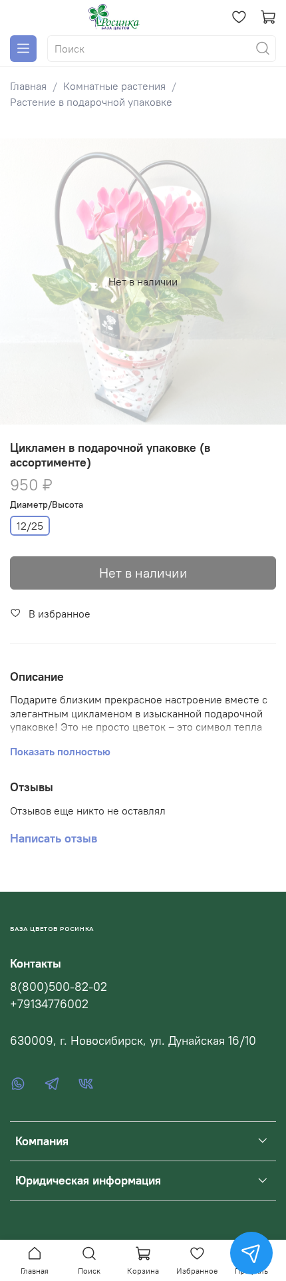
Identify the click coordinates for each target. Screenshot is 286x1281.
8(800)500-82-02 (58, 987)
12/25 (30, 525)
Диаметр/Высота (46, 504)
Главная (28, 85)
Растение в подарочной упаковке (91, 101)
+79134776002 (49, 1004)
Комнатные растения (114, 85)
